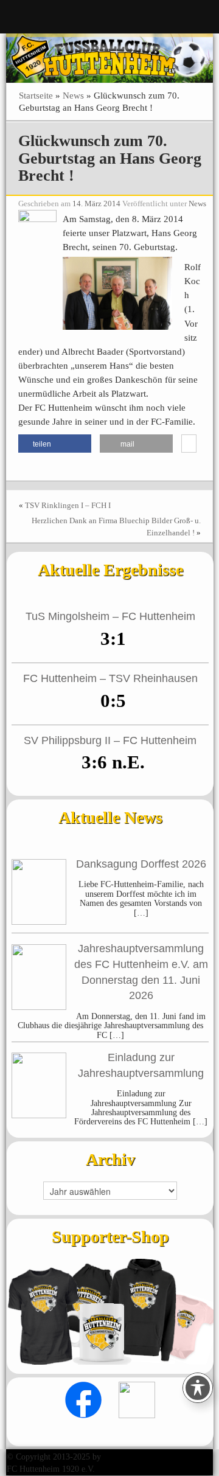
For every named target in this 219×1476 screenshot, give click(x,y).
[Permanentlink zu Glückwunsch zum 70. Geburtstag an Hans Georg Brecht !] (37, 239)
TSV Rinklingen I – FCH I (68, 505)
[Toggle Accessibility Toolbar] (197, 1387)
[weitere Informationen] (189, 444)
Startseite (36, 95)
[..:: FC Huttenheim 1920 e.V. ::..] (109, 57)
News (73, 95)
